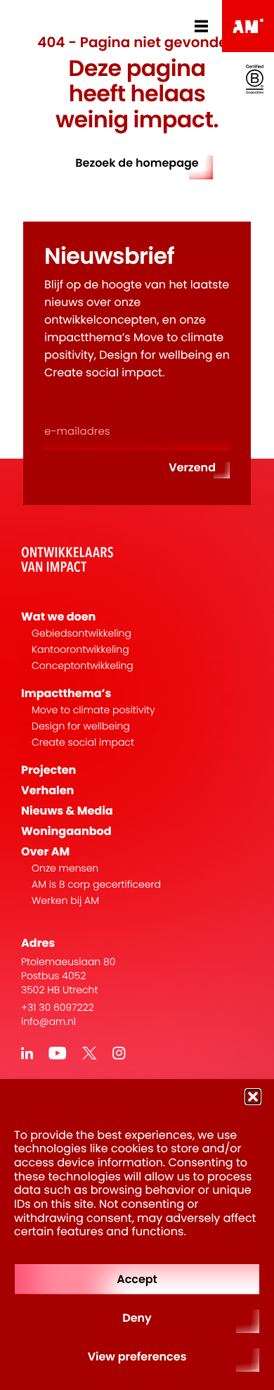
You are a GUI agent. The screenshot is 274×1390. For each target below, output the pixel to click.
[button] (253, 1097)
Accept (137, 1279)
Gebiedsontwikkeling (81, 633)
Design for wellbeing (81, 726)
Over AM (45, 851)
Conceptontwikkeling (82, 665)
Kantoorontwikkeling (80, 649)
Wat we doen (58, 616)
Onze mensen (65, 868)
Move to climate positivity (93, 710)
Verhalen (47, 790)
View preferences (137, 1356)
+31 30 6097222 (57, 1007)
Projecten (48, 770)
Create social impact (83, 742)
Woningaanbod (66, 831)
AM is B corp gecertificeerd (96, 884)
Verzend (192, 467)
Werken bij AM (65, 900)
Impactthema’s (66, 693)
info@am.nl (48, 1021)
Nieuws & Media (67, 810)
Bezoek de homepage (137, 163)
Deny (137, 1318)
